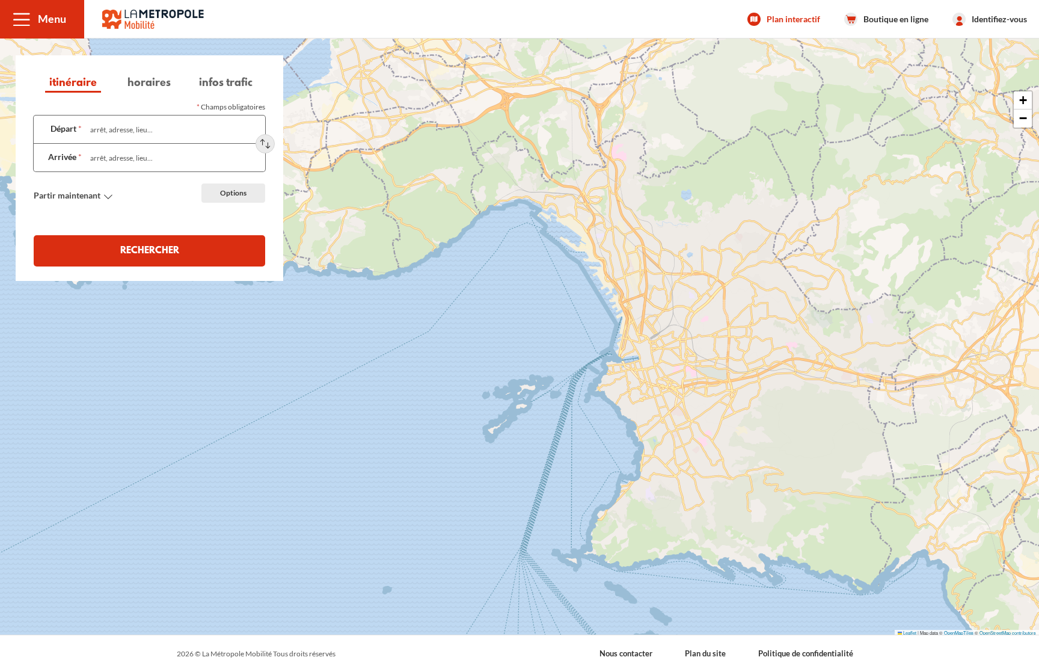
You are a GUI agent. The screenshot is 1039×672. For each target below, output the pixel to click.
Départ (66, 128)
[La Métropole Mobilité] (153, 19)
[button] (42, 19)
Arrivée (65, 157)
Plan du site (705, 653)
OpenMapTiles (958, 632)
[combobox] (173, 129)
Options (233, 192)
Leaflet (909, 632)
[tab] (73, 84)
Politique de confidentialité (805, 653)
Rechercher (149, 250)
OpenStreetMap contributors (1007, 632)
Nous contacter (625, 653)
